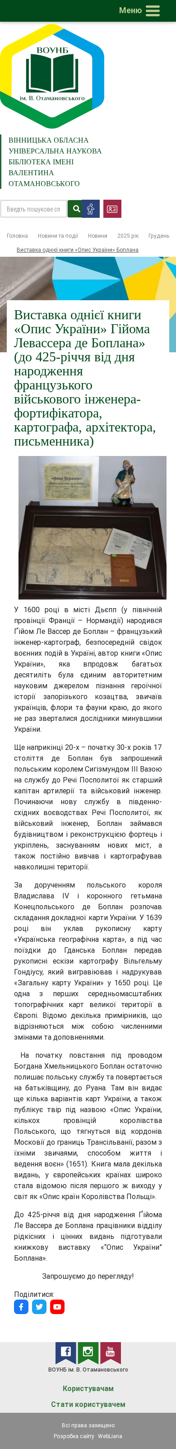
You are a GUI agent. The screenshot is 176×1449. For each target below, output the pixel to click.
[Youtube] (57, 1307)
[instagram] (89, 1352)
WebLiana (110, 1436)
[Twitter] (39, 1307)
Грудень (158, 235)
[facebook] (67, 1352)
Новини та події (58, 235)
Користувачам (88, 1388)
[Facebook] (21, 1307)
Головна (17, 235)
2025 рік (128, 235)
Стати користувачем (88, 1404)
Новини (97, 235)
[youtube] (110, 1352)
